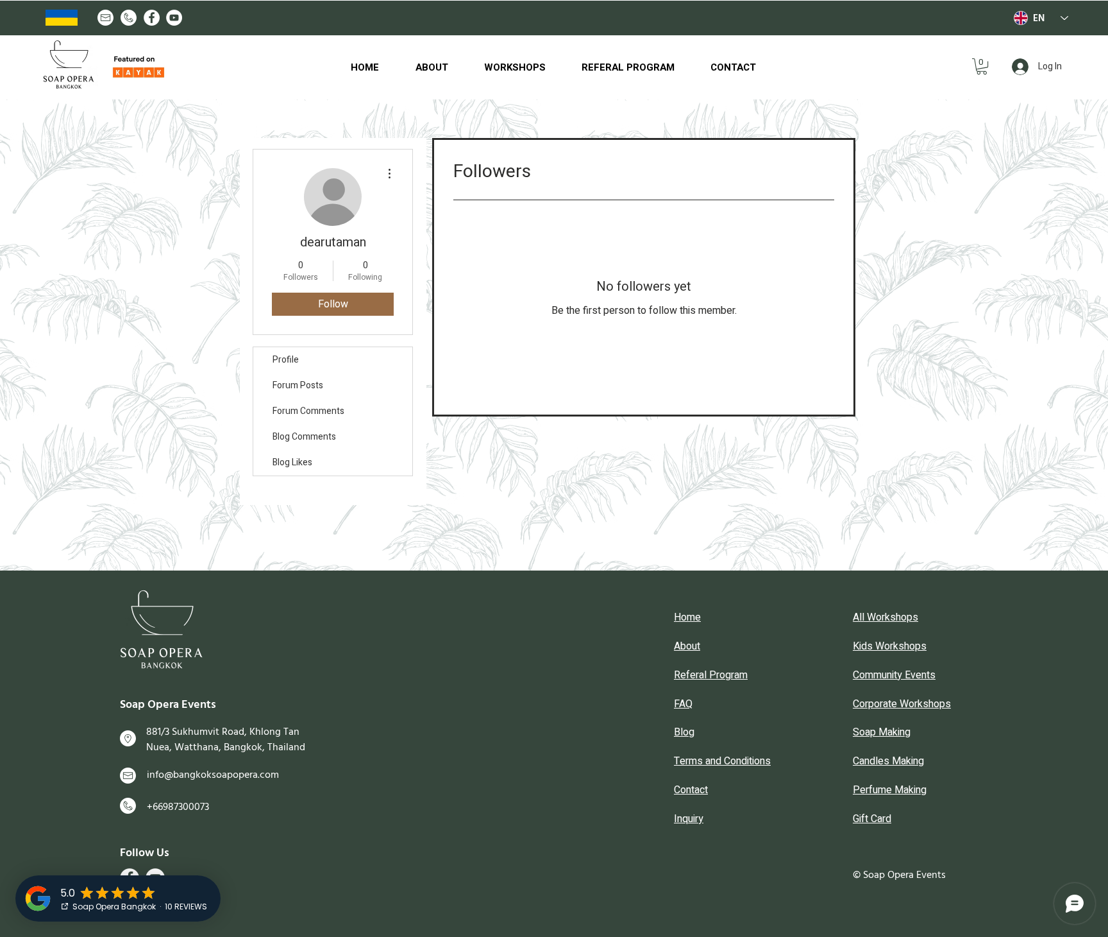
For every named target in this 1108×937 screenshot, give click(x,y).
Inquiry (688, 819)
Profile (286, 359)
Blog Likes (292, 462)
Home (687, 617)
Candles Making (888, 761)
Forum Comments (308, 411)
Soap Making (882, 732)
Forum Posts (298, 385)
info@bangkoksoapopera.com (213, 775)
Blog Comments (304, 436)
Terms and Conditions (722, 761)
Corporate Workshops (902, 704)
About (687, 646)
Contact (691, 790)
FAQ (683, 704)
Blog (684, 732)
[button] (981, 66)
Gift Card (872, 819)
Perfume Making (890, 790)
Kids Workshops (890, 646)
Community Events (894, 675)
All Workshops (885, 617)
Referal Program (711, 675)
